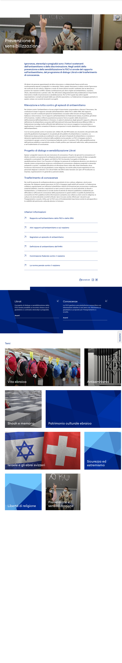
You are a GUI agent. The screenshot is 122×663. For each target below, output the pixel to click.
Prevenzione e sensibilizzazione (60, 504)
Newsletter (120, 337)
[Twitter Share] (96, 280)
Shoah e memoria (21, 423)
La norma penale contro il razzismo (45, 265)
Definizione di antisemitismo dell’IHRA (46, 246)
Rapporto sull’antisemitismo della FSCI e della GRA (52, 218)
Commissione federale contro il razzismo (47, 256)
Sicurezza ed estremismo (96, 463)
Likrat (18, 301)
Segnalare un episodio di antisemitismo (47, 237)
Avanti (17, 315)
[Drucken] (80, 280)
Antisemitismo (98, 382)
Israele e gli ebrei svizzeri (26, 465)
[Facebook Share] (93, 280)
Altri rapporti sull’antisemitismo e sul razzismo (49, 227)
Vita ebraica (17, 382)
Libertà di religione (22, 506)
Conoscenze (70, 301)
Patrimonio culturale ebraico (70, 423)
